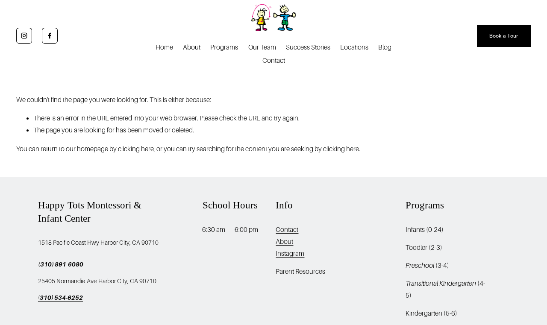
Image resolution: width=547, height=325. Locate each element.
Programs (224, 47)
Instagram (290, 253)
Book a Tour (503, 35)
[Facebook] (50, 36)
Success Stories (308, 47)
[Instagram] (24, 36)
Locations (354, 47)
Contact (273, 60)
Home (164, 47)
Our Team (262, 47)
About (191, 47)
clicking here (136, 148)
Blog (384, 47)
